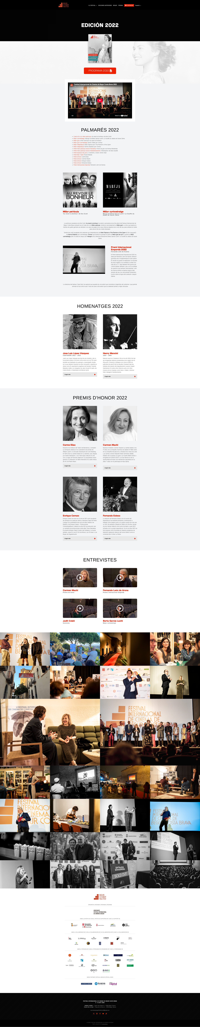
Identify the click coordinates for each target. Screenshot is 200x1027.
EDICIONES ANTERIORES (105, 5)
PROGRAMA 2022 (99, 70)
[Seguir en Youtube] (103, 1013)
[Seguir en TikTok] (106, 1013)
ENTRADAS (130, 5)
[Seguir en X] (93, 1013)
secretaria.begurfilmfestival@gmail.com (100, 1010)
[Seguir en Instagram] (97, 1013)
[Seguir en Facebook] (100, 1013)
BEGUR (115, 5)
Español (137, 5)
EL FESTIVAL (92, 5)
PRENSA (120, 5)
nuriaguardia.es (105, 1024)
